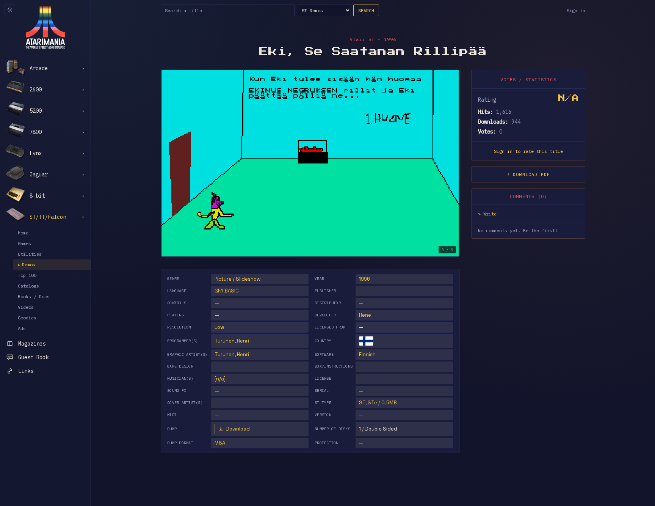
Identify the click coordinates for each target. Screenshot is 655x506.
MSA (220, 443)
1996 (364, 279)
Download (238, 429)
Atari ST (362, 39)
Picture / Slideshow (237, 279)
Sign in (576, 10)
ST (362, 402)
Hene (365, 315)
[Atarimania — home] (45, 27)
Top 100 (27, 275)
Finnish (367, 354)
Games (24, 243)
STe (372, 402)
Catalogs (28, 286)
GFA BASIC (227, 291)
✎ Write (487, 214)
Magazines (31, 343)
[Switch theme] (10, 10)
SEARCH (366, 10)
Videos (26, 307)
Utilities (30, 254)
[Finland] (366, 341)
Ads (22, 328)
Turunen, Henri (232, 341)
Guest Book (33, 357)
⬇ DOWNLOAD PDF (528, 174)
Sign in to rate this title (528, 151)
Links (25, 371)
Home (23, 233)
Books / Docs (34, 296)
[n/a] (220, 379)
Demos (26, 264)
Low (219, 327)
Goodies (27, 318)
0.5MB (389, 402)
